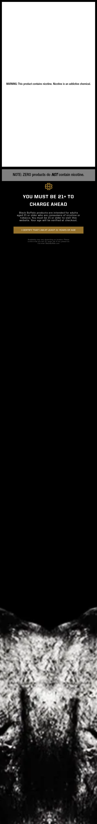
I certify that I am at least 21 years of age (48, 230)
